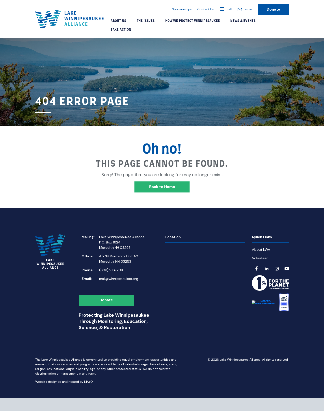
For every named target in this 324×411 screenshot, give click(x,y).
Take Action (121, 29)
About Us (118, 21)
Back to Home (162, 186)
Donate (273, 9)
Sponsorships (182, 9)
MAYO (88, 382)
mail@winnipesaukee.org (118, 278)
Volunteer (260, 258)
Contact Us (205, 9)
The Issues (146, 21)
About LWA (261, 249)
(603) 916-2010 (112, 270)
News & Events (242, 21)
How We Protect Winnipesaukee (192, 21)
